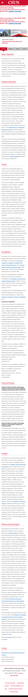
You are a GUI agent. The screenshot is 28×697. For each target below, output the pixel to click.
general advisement (15, 156)
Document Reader (14, 691)
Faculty (17, 48)
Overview (3, 48)
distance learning (13, 533)
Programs (10, 48)
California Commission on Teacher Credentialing (14, 297)
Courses (24, 48)
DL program (9, 637)
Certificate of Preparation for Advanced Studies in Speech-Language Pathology (14, 617)
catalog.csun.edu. (14, 11)
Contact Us (20, 673)
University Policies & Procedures (16, 688)
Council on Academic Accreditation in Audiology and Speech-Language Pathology (12, 263)
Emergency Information (10, 682)
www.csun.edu (14, 675)
